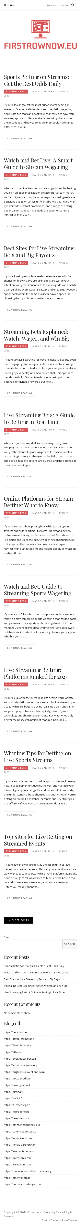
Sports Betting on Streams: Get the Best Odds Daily (36, 80)
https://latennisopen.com (19, 1138)
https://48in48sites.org (17, 1045)
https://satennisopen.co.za (20, 1131)
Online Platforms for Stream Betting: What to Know (38, 502)
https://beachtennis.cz (17, 1118)
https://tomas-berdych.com (20, 1144)
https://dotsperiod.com (17, 1078)
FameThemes (69, 1220)
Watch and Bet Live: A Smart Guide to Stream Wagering (38, 163)
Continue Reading (19, 138)
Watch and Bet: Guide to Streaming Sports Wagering (37, 590)
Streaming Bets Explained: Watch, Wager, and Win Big (36, 335)
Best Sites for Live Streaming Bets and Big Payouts (39, 251)
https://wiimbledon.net (17, 1164)
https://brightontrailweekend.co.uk (24, 1072)
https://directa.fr (13, 1092)
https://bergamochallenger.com (22, 1184)
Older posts (20, 920)
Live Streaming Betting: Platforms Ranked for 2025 (36, 673)
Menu (11, 5)
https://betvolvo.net (16, 1032)
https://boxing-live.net (17, 1085)
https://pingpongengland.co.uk (22, 1125)
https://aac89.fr (13, 1098)
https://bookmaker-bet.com (20, 1058)
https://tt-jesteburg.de (17, 1105)
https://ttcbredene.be (16, 1111)
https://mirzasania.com (17, 1158)
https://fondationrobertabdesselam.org (27, 1171)
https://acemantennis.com (19, 1151)
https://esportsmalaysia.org (20, 1065)
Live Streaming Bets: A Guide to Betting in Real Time (39, 418)
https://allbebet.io (14, 1052)
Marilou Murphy (43, 91)
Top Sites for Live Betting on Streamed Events (38, 840)
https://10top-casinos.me (19, 1039)
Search (8, 937)
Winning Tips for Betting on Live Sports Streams (37, 756)
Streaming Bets (16, 91)
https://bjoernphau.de (17, 1178)
